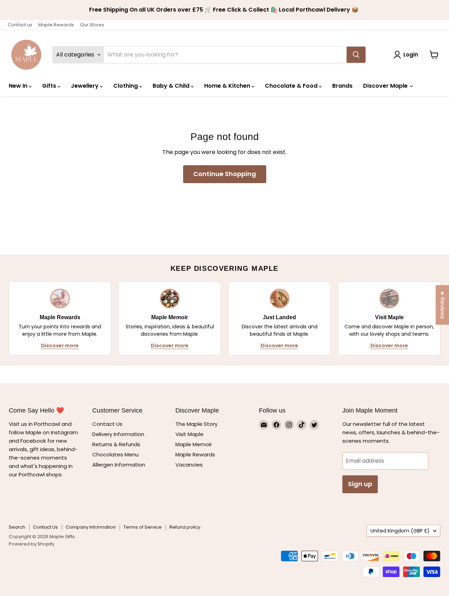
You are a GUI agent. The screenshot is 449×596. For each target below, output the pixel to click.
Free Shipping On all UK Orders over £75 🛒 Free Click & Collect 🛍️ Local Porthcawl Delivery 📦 (224, 10)
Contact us (20, 24)
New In (19, 86)
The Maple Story (197, 424)
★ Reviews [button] (442, 304)
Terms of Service (142, 527)
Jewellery (85, 86)
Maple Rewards (56, 24)
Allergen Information (118, 464)
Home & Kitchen (228, 86)
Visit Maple (189, 434)
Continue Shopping (224, 173)
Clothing (126, 86)
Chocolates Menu (115, 454)
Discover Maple (386, 86)
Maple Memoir (193, 444)
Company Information (91, 527)
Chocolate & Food (292, 86)
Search (17, 527)
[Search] (356, 55)
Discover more (60, 345)
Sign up (360, 484)
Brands (342, 86)
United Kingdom (400, 530)
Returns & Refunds (116, 444)
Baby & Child (172, 86)
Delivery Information (118, 434)
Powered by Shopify (31, 544)
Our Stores (92, 24)
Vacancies (189, 464)
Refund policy (184, 527)
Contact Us (107, 424)
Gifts (50, 86)
